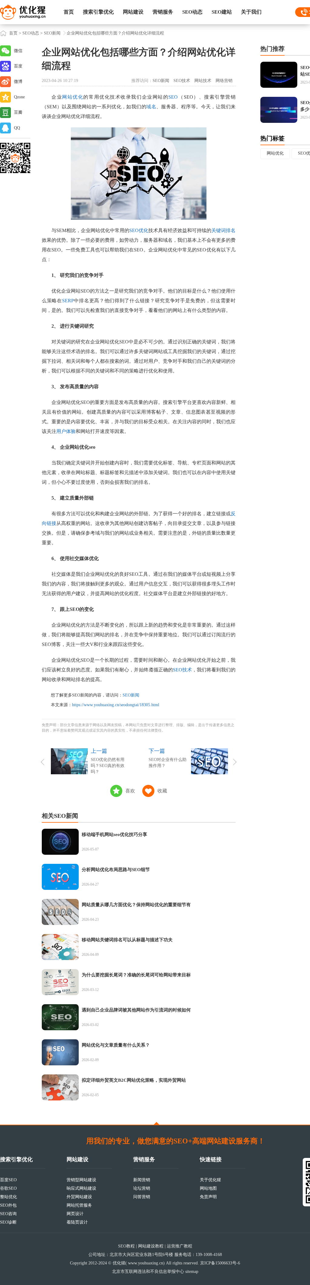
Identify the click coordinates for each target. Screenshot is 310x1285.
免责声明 (208, 1197)
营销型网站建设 (81, 1180)
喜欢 (130, 790)
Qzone (19, 97)
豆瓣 (18, 112)
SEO (173, 97)
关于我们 (251, 12)
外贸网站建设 (79, 1197)
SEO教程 (126, 1246)
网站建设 (133, 12)
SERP (68, 300)
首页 (69, 12)
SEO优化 (138, 230)
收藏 (162, 790)
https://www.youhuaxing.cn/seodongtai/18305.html (115, 705)
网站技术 (202, 80)
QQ (17, 128)
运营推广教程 (179, 1246)
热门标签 (272, 138)
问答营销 (141, 1197)
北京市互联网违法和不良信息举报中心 (148, 1271)
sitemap (191, 1271)
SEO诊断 (8, 1222)
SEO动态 (192, 12)
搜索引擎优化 (98, 12)
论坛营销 (141, 1188)
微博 (18, 81)
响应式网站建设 (81, 1188)
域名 (151, 106)
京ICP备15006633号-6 (220, 1263)
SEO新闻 (52, 33)
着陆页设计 (77, 1222)
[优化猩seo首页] (22, 11)
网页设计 (75, 1213)
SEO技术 (181, 80)
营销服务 (163, 12)
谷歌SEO (8, 1188)
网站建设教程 (150, 1246)
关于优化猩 (210, 1180)
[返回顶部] (156, 1123)
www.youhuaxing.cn (145, 1263)
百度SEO (8, 1180)
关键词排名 (223, 230)
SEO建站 (222, 12)
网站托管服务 (79, 1205)
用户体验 (66, 431)
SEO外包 (8, 1205)
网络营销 (224, 80)
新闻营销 (141, 1180)
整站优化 (8, 1197)
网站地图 (208, 1188)
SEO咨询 (8, 1213)
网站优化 (72, 97)
